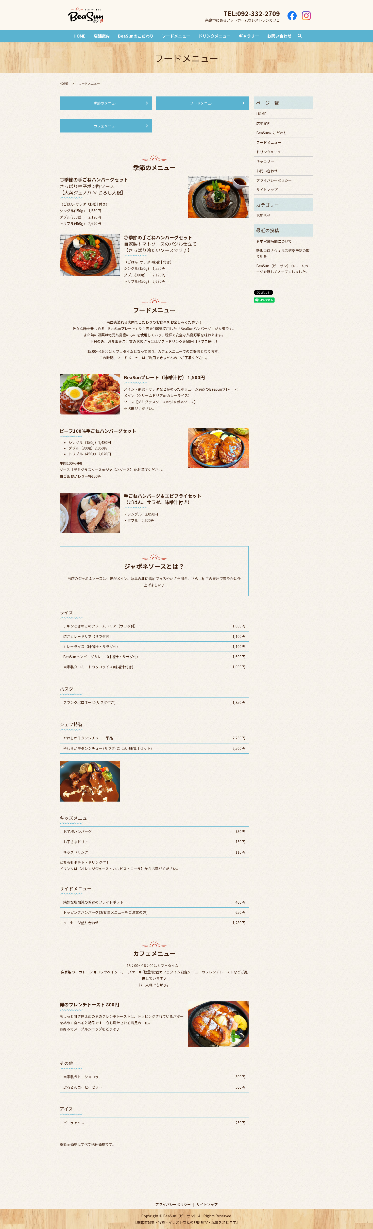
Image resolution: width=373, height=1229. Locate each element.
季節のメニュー (106, 103)
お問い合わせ (279, 36)
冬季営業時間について (274, 241)
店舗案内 (102, 36)
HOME (80, 36)
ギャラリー (249, 36)
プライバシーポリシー (274, 180)
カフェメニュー (106, 125)
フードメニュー (176, 36)
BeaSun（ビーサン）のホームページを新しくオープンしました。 (282, 268)
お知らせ (263, 215)
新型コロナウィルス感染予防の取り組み (283, 253)
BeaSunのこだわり (136, 36)
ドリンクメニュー (214, 36)
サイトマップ (267, 189)
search (300, 36)
